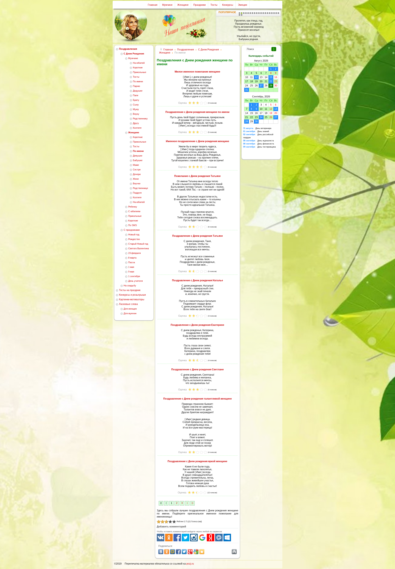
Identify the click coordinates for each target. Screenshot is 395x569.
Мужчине (167, 5)
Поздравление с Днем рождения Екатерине (197, 325)
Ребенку (132, 206)
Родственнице (140, 188)
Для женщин (130, 308)
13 (265, 13)
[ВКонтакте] (160, 537)
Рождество (134, 239)
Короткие (138, 67)
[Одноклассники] (169, 537)
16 (272, 13)
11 (261, 13)
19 (278, 13)
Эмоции (242, 5)
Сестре (137, 169)
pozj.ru (190, 563)
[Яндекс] (210, 537)
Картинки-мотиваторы (131, 299)
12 (263, 13)
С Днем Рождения (134, 53)
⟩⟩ (192, 503)
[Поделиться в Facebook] (178, 551)
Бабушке (137, 160)
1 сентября (134, 276)
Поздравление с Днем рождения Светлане (197, 369)
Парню (136, 86)
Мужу (136, 109)
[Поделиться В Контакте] (160, 551)
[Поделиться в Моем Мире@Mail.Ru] (172, 551)
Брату (136, 100)
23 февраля (134, 253)
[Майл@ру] (219, 537)
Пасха (131, 262)
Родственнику (140, 118)
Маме (136, 165)
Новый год (133, 234)
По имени (138, 81)
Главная (152, 5)
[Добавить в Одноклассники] (166, 551)
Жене (136, 179)
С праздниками (132, 230)
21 (242, 15)
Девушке (137, 155)
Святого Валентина (138, 248)
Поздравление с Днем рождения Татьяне (197, 236)
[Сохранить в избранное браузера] (201, 551)
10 (259, 13)
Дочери (137, 174)
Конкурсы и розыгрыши (132, 294)
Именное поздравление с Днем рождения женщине (197, 141)
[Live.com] (227, 537)
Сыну (136, 104)
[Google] (202, 537)
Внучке (136, 183)
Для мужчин (130, 313)
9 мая (131, 271)
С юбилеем (134, 211)
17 (274, 13)
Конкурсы (227, 5)
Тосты (213, 5)
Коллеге (137, 127)
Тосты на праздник (129, 290)
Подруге (137, 192)
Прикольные (139, 72)
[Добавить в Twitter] (184, 551)
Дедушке (137, 90)
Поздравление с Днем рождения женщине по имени (197, 112)
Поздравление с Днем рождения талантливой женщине (197, 398)
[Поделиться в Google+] (190, 551)
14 (267, 13)
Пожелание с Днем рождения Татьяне (197, 176)
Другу (136, 123)
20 (239, 15)
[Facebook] (177, 537)
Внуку (136, 114)
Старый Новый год (138, 243)
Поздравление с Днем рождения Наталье (197, 280)
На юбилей (139, 63)
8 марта (132, 257)
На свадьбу (130, 285)
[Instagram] (194, 537)
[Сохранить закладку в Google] (195, 551)
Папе (135, 95)
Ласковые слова (128, 304)
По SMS (132, 225)
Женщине (183, 5)
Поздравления (128, 49)
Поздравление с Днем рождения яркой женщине (197, 461)
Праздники (199, 5)
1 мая (131, 267)
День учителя (135, 281)
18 (276, 13)
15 (270, 13)
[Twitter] (185, 537)
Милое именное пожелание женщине (197, 71)
